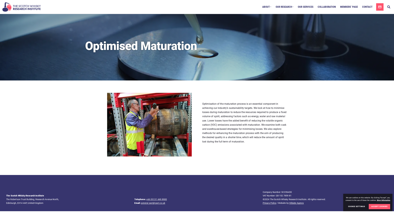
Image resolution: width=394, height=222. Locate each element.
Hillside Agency (296, 203)
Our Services (305, 6)
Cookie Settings (356, 207)
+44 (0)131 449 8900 (156, 199)
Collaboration (327, 6)
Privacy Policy (269, 203)
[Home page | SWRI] (21, 7)
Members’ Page (349, 6)
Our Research (284, 6)
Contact (367, 6)
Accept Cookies (379, 207)
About (266, 6)
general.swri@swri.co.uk (153, 203)
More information (383, 200)
